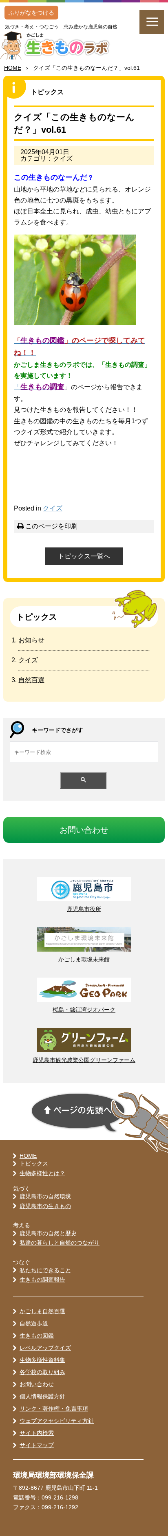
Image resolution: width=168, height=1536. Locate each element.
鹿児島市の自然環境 (45, 1196)
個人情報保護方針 (42, 1396)
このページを (51, 526)
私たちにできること (45, 1270)
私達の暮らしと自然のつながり (59, 1242)
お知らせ (31, 640)
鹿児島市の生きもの (45, 1206)
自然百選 (31, 679)
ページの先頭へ (78, 1112)
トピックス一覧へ (84, 556)
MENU (151, 22)
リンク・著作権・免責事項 (54, 1408)
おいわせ (84, 829)
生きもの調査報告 (42, 1279)
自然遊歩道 (34, 1323)
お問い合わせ (37, 1384)
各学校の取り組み (42, 1372)
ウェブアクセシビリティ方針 (57, 1421)
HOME (12, 68)
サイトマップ (37, 1445)
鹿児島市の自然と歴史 (48, 1233)
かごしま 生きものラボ (58, 45)
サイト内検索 (37, 1433)
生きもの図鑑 (37, 1335)
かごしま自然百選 (42, 1311)
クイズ (52, 508)
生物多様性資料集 (42, 1360)
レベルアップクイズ (45, 1347)
